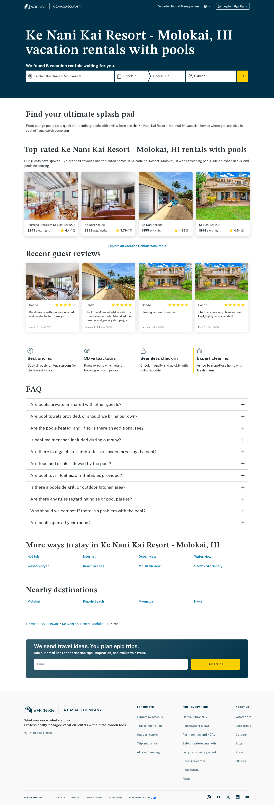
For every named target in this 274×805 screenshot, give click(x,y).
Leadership (243, 725)
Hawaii (199, 601)
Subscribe (215, 664)
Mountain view (150, 566)
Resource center (194, 761)
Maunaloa (146, 601)
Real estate (191, 770)
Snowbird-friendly (208, 566)
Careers (241, 734)
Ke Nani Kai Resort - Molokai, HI (85, 624)
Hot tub (33, 556)
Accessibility (115, 797)
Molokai (33, 601)
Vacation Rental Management (178, 6)
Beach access (93, 566)
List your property (195, 717)
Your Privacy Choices (139, 797)
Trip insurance (147, 743)
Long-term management (199, 752)
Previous (27, 197)
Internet (89, 556)
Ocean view (147, 556)
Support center (147, 734)
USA (41, 624)
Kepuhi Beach (93, 601)
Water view (202, 556)
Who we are (243, 717)
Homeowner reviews (196, 725)
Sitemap (60, 797)
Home (30, 624)
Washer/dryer (38, 566)
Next (75, 197)
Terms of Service (93, 797)
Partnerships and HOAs (199, 734)
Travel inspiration (149, 725)
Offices (241, 761)
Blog (239, 743)
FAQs (186, 778)
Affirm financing (148, 752)
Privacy (75, 797)
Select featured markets (200, 743)
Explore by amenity (150, 717)
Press (240, 752)
